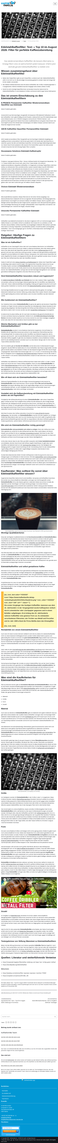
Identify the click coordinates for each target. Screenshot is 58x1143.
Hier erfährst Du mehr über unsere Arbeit (12, 1065)
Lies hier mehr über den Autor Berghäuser (12, 1045)
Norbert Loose (16, 41)
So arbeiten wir (6, 1093)
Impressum (5, 1099)
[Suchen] (55, 1016)
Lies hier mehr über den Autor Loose (10, 1037)
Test (24, 41)
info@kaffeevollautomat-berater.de (12, 1119)
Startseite (5, 1091)
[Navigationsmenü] (55, 3)
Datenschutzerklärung (8, 1096)
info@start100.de (6, 1117)
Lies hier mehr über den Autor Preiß (10, 1041)
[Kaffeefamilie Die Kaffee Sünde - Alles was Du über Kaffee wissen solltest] (8, 3)
